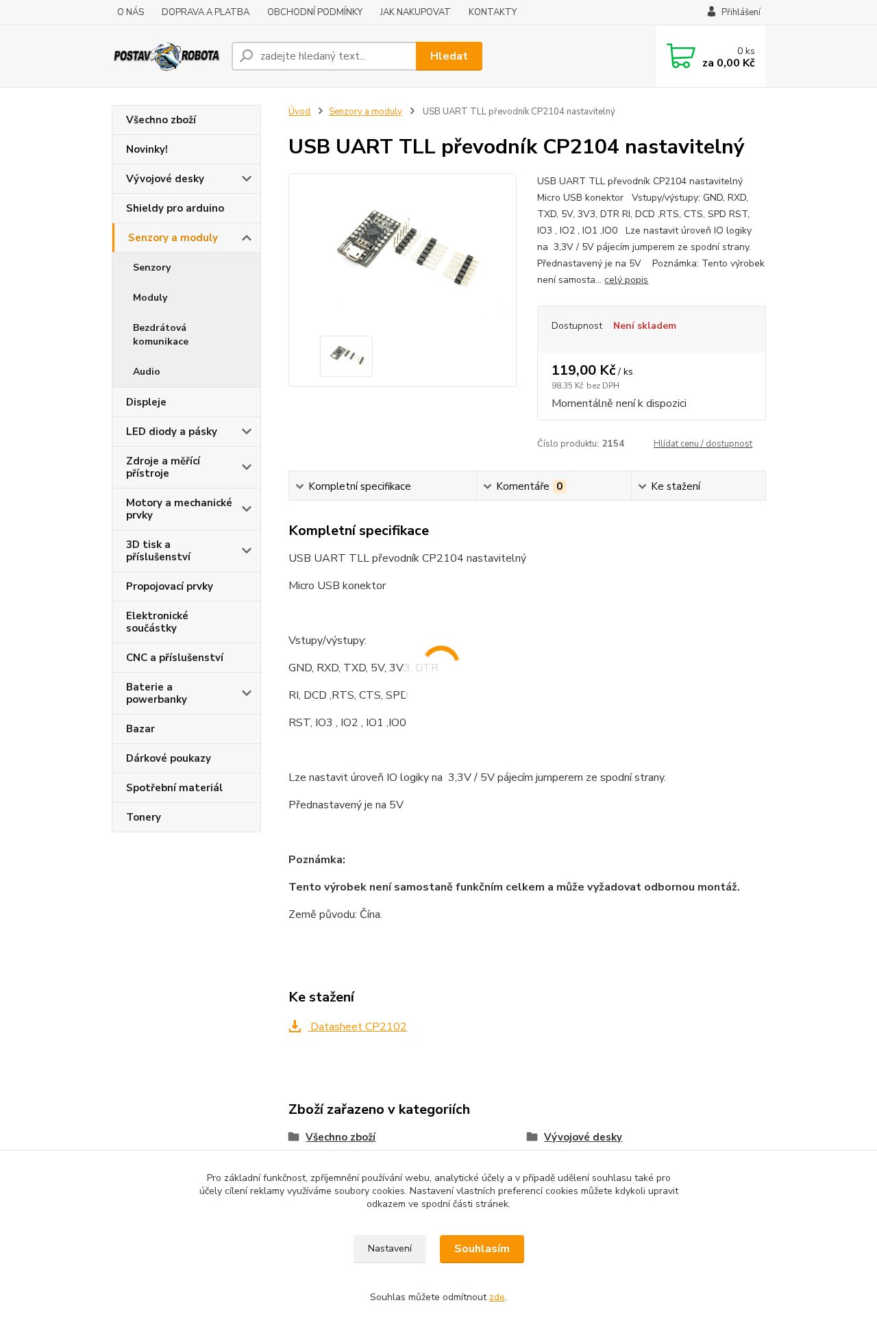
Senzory (152, 267)
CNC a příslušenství (174, 657)
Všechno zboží (161, 120)
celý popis (626, 279)
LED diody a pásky (171, 431)
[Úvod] (166, 55)
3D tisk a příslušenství (158, 551)
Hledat (449, 56)
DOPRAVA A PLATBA (205, 12)
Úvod (299, 111)
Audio (146, 371)
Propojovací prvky (169, 586)
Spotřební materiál (174, 788)
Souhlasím (482, 1248)
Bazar (140, 729)
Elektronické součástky (157, 622)
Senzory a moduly (173, 238)
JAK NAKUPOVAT (415, 12)
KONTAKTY (493, 12)
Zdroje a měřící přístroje (163, 467)
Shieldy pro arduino (175, 208)
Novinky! (147, 149)
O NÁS (130, 12)
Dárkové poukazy (168, 758)
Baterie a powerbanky (156, 693)
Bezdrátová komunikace (160, 334)
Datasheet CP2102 (357, 1026)
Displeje (146, 402)
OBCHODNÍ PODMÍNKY (314, 12)
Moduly (150, 297)
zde (497, 1297)
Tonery (143, 817)
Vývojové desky (165, 179)
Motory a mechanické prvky (179, 509)
